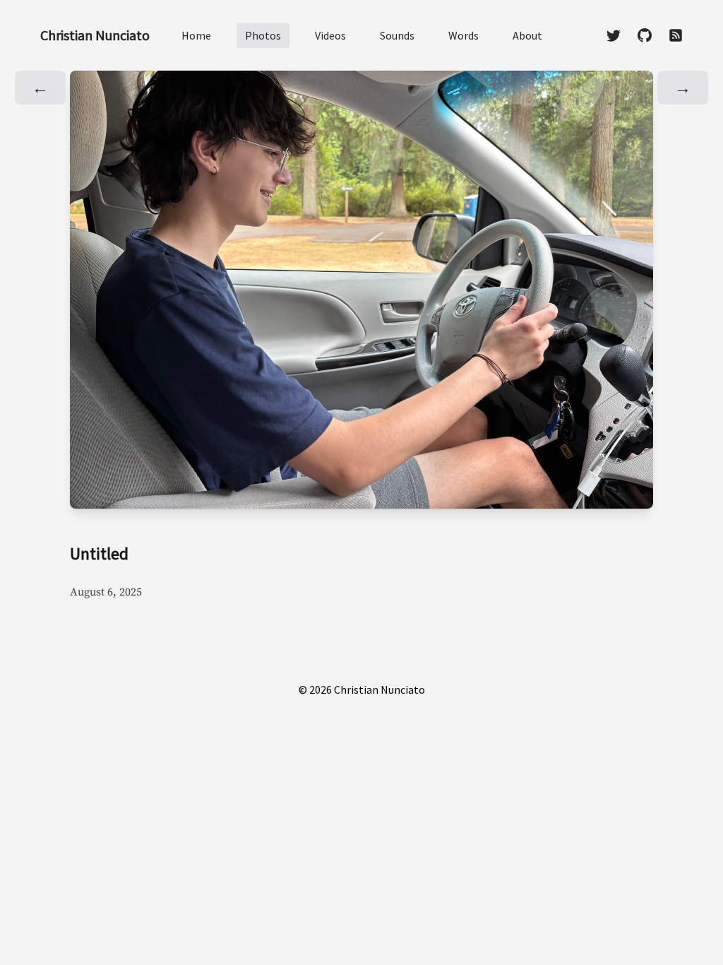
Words (463, 35)
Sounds (397, 35)
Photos (263, 35)
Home (196, 35)
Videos (330, 35)
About (527, 35)
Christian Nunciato (95, 35)
